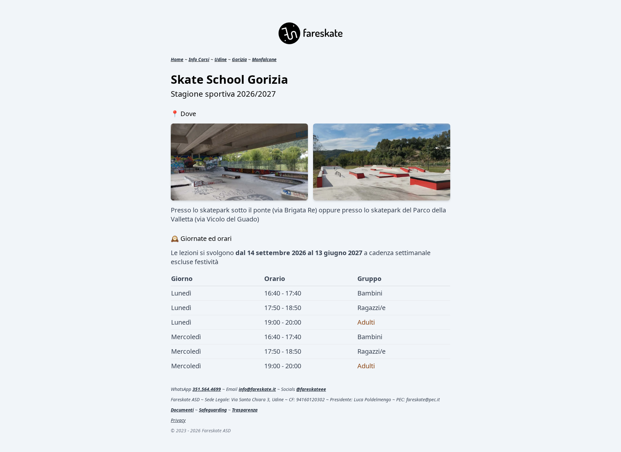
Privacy (178, 420)
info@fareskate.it (257, 389)
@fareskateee (311, 389)
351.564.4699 (206, 389)
